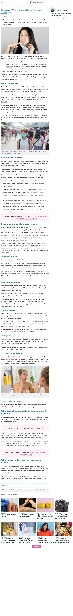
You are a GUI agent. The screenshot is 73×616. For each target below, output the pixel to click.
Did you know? (22, 513)
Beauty (39, 513)
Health (21, 537)
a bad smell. (34, 445)
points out (14, 235)
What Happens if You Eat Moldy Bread (26, 515)
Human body (40, 537)
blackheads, (16, 163)
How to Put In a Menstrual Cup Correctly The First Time (45, 540)
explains (32, 181)
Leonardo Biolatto (63, 10)
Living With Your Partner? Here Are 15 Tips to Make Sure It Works (8, 540)
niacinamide (10, 359)
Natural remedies (5, 6)
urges (37, 441)
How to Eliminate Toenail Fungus (9, 515)
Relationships (4, 537)
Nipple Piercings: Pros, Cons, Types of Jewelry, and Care (45, 516)
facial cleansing (22, 304)
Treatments (4, 513)
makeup (7, 339)
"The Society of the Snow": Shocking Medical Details (62, 516)
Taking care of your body (16, 6)
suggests (10, 273)
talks (22, 189)
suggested (9, 66)
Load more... (36, 546)
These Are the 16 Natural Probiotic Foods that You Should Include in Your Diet (63, 540)
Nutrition (57, 537)
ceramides (32, 324)
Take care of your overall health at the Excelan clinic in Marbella (26, 540)
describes (12, 203)
